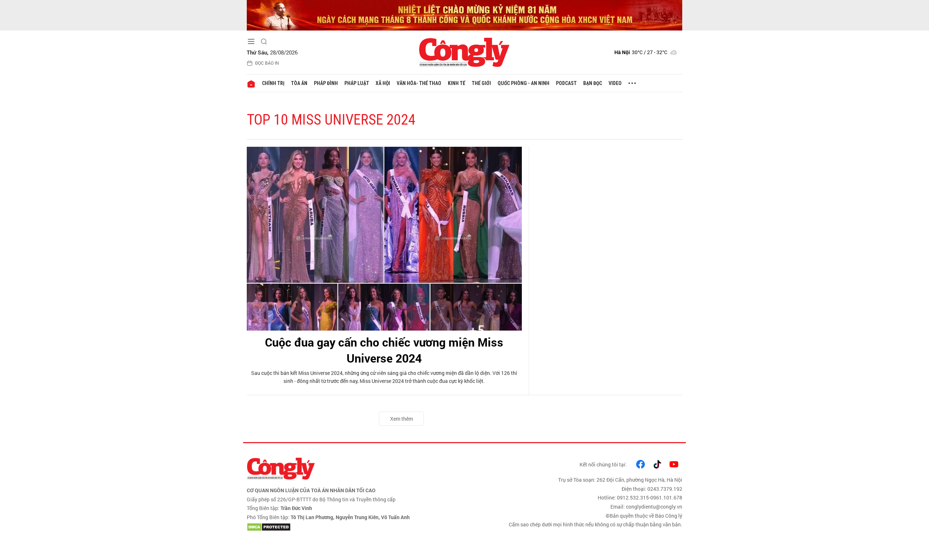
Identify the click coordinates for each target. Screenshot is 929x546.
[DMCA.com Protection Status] (354, 527)
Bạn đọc (592, 83)
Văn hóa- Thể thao (419, 83)
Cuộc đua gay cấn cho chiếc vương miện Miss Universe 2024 (384, 350)
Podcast (566, 83)
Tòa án (299, 83)
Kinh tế (456, 83)
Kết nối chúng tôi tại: (603, 464)
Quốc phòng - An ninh (523, 83)
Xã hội (383, 83)
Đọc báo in (267, 63)
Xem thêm (401, 418)
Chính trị (273, 83)
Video (615, 83)
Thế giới (481, 83)
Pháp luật (356, 83)
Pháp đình (326, 83)
